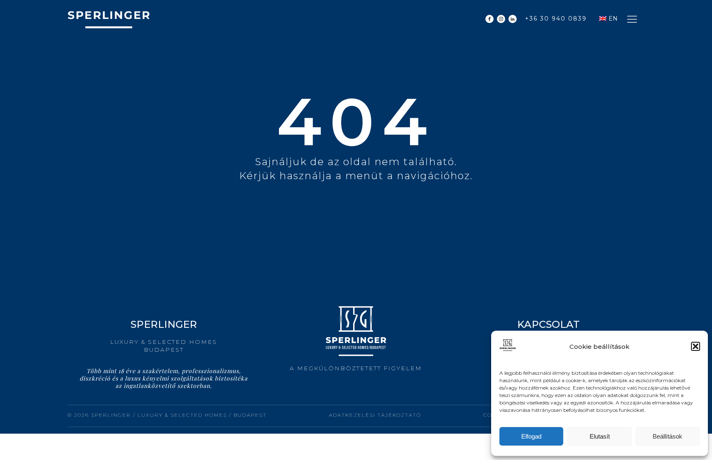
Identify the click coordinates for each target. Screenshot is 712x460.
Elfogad (531, 436)
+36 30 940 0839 (556, 18)
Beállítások (667, 436)
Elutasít (600, 436)
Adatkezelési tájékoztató (375, 415)
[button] (695, 346)
